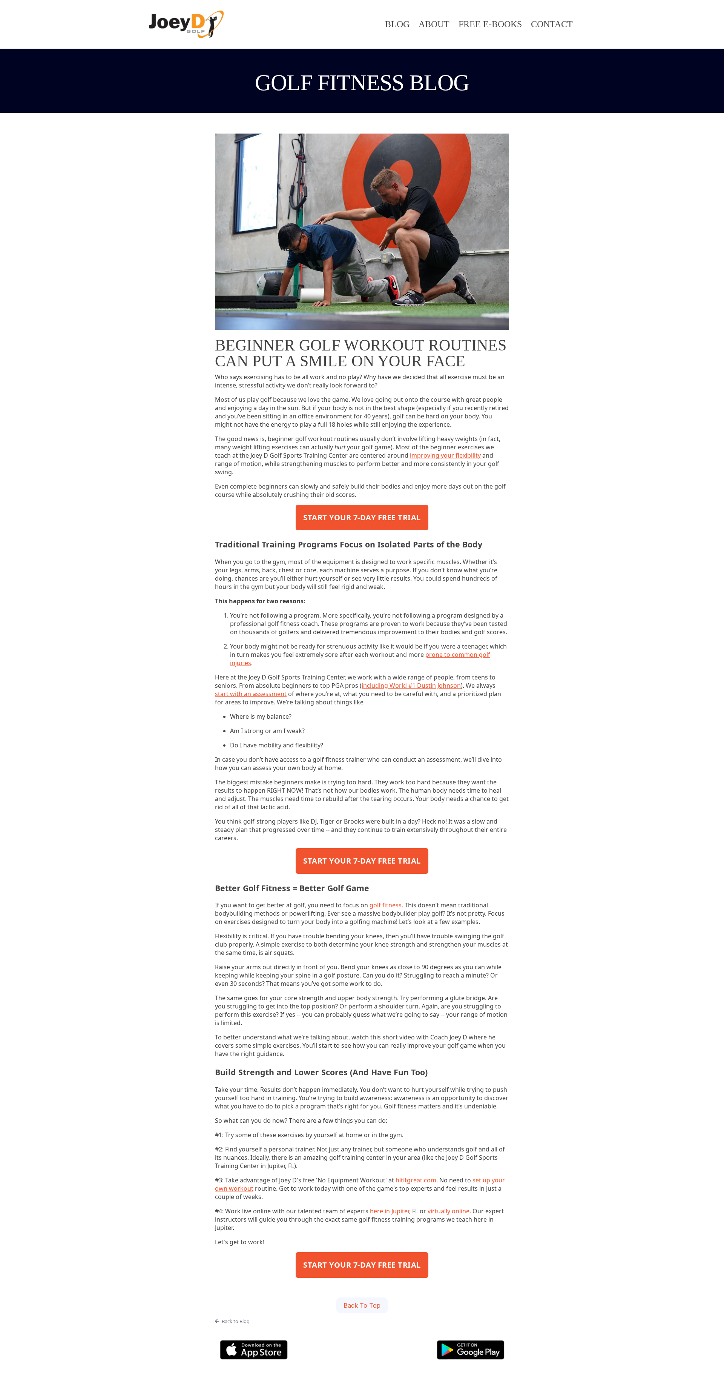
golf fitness (386, 905)
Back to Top (362, 1305)
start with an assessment (251, 694)
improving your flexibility (445, 455)
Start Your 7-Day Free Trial (362, 517)
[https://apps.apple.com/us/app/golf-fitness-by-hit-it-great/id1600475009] (253, 1350)
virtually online (448, 1211)
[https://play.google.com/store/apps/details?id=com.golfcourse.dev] (470, 1350)
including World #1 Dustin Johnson (411, 685)
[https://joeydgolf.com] (186, 24)
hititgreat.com (416, 1180)
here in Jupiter (389, 1211)
